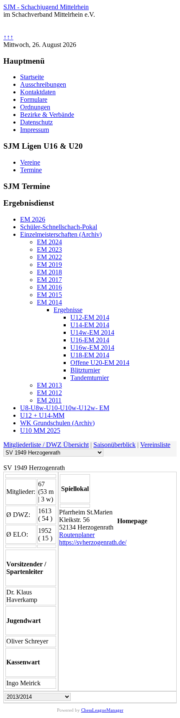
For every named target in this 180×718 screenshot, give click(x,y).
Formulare (33, 99)
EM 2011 (49, 400)
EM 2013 (49, 385)
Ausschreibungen (43, 84)
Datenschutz (36, 122)
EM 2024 (49, 241)
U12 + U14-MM (42, 415)
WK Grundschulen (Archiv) (57, 422)
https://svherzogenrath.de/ (92, 542)
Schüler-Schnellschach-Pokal (58, 226)
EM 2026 (32, 219)
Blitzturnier (85, 370)
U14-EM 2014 (89, 324)
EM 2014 (49, 302)
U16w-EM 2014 (92, 347)
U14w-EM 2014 (92, 332)
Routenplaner (77, 534)
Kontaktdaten (38, 92)
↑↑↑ (8, 37)
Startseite (32, 76)
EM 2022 (49, 257)
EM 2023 (49, 249)
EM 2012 (49, 392)
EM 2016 (49, 287)
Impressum (34, 129)
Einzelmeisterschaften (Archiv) (61, 234)
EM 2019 (49, 264)
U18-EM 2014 (89, 355)
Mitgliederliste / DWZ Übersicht (46, 444)
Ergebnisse (68, 309)
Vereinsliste (155, 444)
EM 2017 (49, 279)
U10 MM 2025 (40, 430)
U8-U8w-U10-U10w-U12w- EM (64, 407)
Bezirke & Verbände (47, 114)
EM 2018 (49, 272)
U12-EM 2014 (89, 317)
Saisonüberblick (114, 444)
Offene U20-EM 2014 (99, 362)
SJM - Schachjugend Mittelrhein (46, 6)
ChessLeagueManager (102, 710)
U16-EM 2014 (89, 340)
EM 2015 (49, 294)
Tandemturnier (89, 377)
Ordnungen (35, 107)
